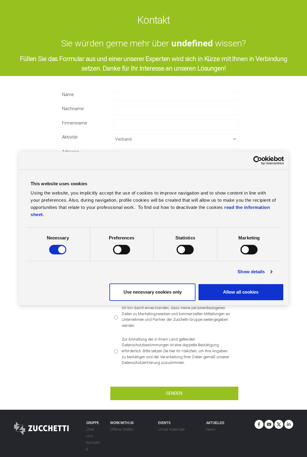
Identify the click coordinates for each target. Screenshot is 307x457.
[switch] (121, 249)
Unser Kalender (171, 429)
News (211, 429)
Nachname (73, 108)
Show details (251, 271)
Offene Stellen (122, 429)
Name (68, 94)
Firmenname (74, 123)
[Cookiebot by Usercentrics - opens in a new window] (257, 160)
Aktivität (70, 137)
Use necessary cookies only (153, 291)
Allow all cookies (240, 291)
